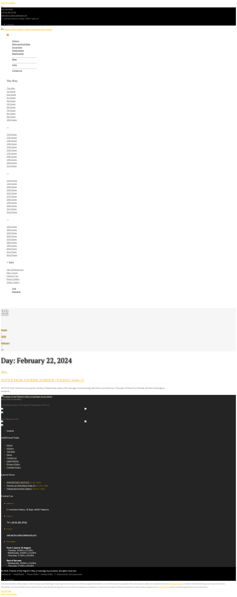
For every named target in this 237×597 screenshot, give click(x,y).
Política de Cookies (176, 584)
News (9, 454)
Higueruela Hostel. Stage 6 (19, 488)
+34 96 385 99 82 (8, 12)
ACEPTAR (6, 591)
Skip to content (8, 2)
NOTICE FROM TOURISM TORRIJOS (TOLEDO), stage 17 (42, 380)
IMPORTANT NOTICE (18, 482)
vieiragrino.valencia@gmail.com (14, 15)
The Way (11, 451)
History (10, 448)
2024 (3, 336)
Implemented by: (63, 574)
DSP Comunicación (75, 574)
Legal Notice (13, 461)
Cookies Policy (14, 467)
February (5, 343)
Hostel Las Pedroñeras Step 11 (21, 485)
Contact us (12, 458)
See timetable (7, 9)
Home (4, 330)
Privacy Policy (13, 464)
